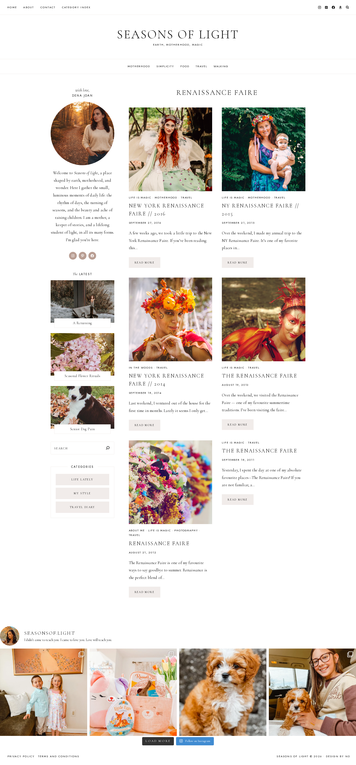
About (28, 7)
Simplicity (165, 66)
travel (186, 197)
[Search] (107, 448)
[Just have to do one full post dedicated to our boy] (222, 692)
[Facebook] (333, 7)
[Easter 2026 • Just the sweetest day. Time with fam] (43, 692)
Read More (148, 264)
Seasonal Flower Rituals (82, 376)
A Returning (82, 323)
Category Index (76, 7)
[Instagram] (319, 7)
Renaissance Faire (159, 543)
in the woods (141, 368)
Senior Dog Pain (82, 429)
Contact (47, 7)
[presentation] (170, 149)
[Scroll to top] (347, 751)
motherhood (166, 197)
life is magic (140, 197)
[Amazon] (340, 7)
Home (12, 7)
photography (186, 530)
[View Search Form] (347, 7)
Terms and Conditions (58, 756)
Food (184, 66)
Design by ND (338, 756)
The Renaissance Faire (259, 376)
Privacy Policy (21, 756)
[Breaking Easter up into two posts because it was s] (133, 692)
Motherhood (139, 66)
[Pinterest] (326, 7)
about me (137, 530)
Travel (201, 66)
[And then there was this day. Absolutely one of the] (312, 692)
